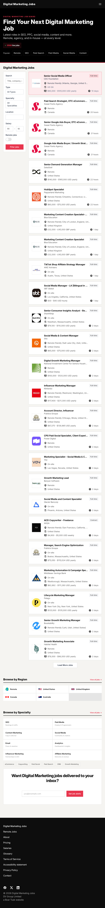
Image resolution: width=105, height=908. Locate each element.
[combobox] (15, 117)
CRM (59, 764)
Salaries (7, 848)
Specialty (10, 98)
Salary (8, 123)
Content (83, 53)
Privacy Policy (10, 870)
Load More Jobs (65, 665)
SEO (27, 53)
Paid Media (53, 53)
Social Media (69, 53)
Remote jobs (11, 135)
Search (9, 75)
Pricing (6, 842)
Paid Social (36, 764)
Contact (7, 875)
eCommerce (9, 764)
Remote (17, 53)
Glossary (7, 853)
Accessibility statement (15, 864)
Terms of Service (12, 859)
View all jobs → (96, 680)
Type (8, 87)
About (6, 837)
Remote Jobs (10, 831)
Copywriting (22, 764)
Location (9, 112)
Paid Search (38, 53)
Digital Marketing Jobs (19, 4)
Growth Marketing (72, 764)
